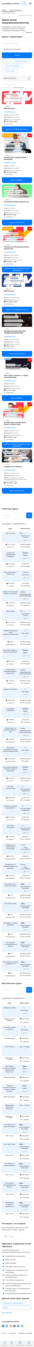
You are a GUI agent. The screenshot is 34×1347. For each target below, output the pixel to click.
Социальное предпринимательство (15, 151)
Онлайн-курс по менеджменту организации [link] (10, 846)
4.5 (8, 106)
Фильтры (5, 1345)
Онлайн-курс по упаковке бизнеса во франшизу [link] (10, 866)
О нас (4, 1333)
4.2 (25, 852)
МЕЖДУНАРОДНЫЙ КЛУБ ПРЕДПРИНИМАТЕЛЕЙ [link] (10, 632)
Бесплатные (20, 1345)
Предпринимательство (9, 11)
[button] (24, 3)
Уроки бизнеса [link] (9, 1046)
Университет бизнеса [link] (10, 689)
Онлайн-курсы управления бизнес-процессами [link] (10, 671)
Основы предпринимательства (13, 98)
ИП (26, 98)
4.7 (8, 245)
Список (12, 1345)
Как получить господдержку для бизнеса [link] (10, 944)
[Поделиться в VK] (18, 1326)
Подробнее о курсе (10, 111)
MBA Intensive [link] (10, 533)
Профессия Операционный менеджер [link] (10, 554)
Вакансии (29, 1345)
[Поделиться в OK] (10, 1326)
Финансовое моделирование (13, 1303)
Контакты (12, 1333)
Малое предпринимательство (13, 102)
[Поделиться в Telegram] (3, 1326)
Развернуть (28, 32)
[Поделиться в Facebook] (14, 1326)
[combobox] (19, 1236)
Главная (4, 10)
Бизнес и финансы (15, 10)
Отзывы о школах (25, 1333)
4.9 (24, 793)
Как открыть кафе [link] (10, 903)
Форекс (5, 1308)
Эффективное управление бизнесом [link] (9, 1107)
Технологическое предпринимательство (16, 195)
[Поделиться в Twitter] (7, 1326)
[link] (17, 129)
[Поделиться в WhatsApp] (22, 1326)
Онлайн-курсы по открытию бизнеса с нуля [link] (10, 730)
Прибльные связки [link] (9, 1007)
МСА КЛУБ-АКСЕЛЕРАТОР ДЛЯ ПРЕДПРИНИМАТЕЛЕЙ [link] (10, 749)
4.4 (8, 155)
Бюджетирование (10, 365)
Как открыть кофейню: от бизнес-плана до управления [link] (10, 769)
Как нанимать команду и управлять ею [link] (9, 1204)
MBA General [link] (10, 611)
